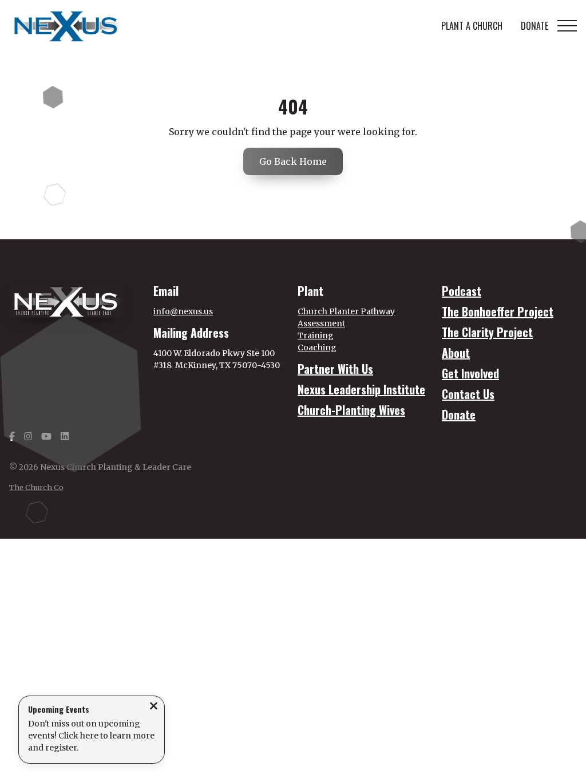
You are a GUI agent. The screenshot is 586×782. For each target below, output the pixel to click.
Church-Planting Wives (351, 409)
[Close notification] (154, 707)
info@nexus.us (183, 311)
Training (316, 335)
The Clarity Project (487, 332)
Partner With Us (335, 368)
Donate (459, 414)
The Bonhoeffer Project (497, 311)
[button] (567, 25)
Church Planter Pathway (346, 311)
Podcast (461, 290)
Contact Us (468, 393)
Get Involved (470, 373)
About (456, 352)
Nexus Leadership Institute (361, 389)
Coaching (317, 347)
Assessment (321, 323)
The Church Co (36, 487)
